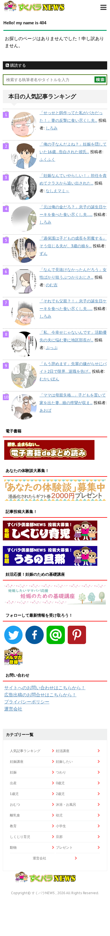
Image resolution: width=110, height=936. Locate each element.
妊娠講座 (16, 761)
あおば (45, 410)
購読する (17, 65)
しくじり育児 (20, 837)
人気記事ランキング (25, 751)
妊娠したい (64, 761)
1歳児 (14, 794)
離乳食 (15, 815)
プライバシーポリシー (26, 702)
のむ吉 (52, 284)
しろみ (52, 128)
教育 (13, 826)
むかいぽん (49, 379)
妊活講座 (62, 751)
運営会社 (13, 709)
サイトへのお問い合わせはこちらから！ (44, 687)
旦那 (59, 837)
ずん (43, 253)
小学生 (61, 826)
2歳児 (60, 794)
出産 (13, 783)
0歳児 (60, 783)
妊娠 (13, 772)
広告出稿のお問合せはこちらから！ (40, 694)
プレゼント (64, 847)
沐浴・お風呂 (66, 804)
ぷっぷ (52, 347)
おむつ (15, 804)
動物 (13, 847)
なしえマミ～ (57, 190)
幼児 (59, 815)
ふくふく (47, 159)
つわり (61, 772)
